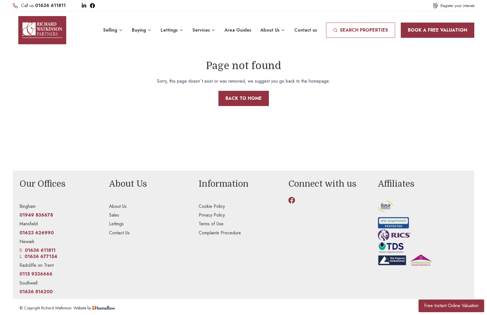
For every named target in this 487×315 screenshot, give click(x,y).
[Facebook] (92, 5)
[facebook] (291, 200)
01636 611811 (50, 5)
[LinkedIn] (84, 5)
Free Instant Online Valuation (451, 305)
